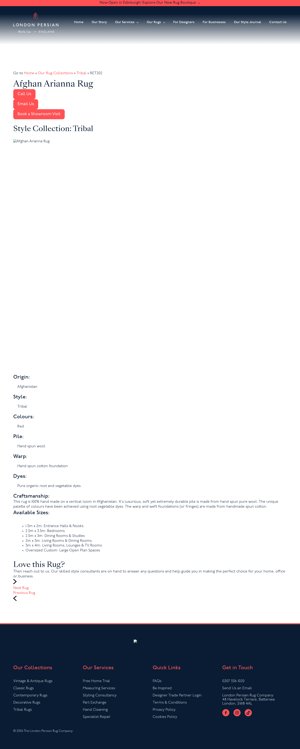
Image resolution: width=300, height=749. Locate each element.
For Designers (183, 22)
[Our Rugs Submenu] (163, 22)
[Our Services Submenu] (136, 22)
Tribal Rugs (22, 710)
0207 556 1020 (233, 681)
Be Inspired (162, 688)
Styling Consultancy (100, 695)
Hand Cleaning (95, 710)
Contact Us (278, 22)
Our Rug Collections (55, 73)
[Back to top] (292, 741)
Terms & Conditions (170, 703)
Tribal (81, 73)
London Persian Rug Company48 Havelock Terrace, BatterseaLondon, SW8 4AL (248, 700)
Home (78, 22)
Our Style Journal (247, 22)
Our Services (124, 22)
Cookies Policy (165, 717)
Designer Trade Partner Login (177, 695)
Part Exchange (94, 703)
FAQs (157, 681)
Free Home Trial (96, 681)
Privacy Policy (164, 710)
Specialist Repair (97, 717)
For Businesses (214, 22)
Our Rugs (154, 22)
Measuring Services (99, 688)
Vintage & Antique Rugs (32, 681)
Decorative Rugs (26, 703)
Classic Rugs (23, 688)
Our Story (99, 22)
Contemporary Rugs (30, 695)
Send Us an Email (237, 688)
